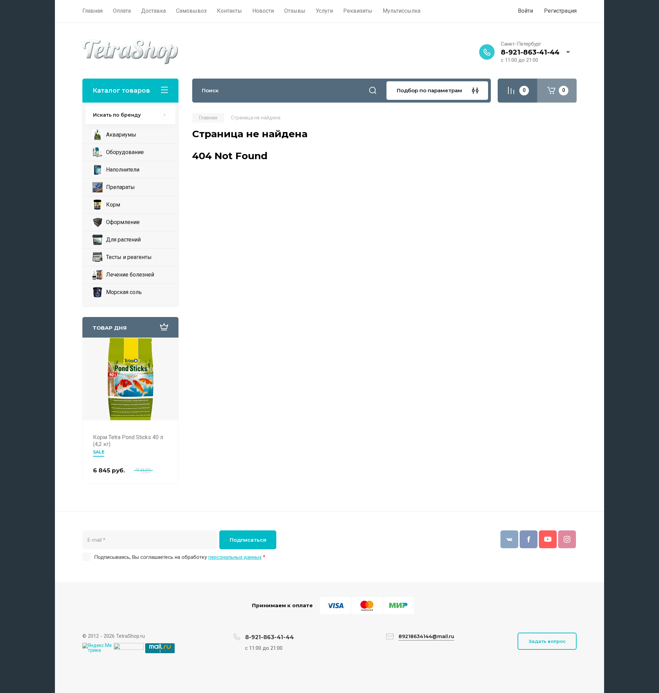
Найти (372, 90)
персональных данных (235, 557)
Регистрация (560, 11)
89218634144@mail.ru (426, 636)
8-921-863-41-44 (530, 52)
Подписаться (248, 540)
